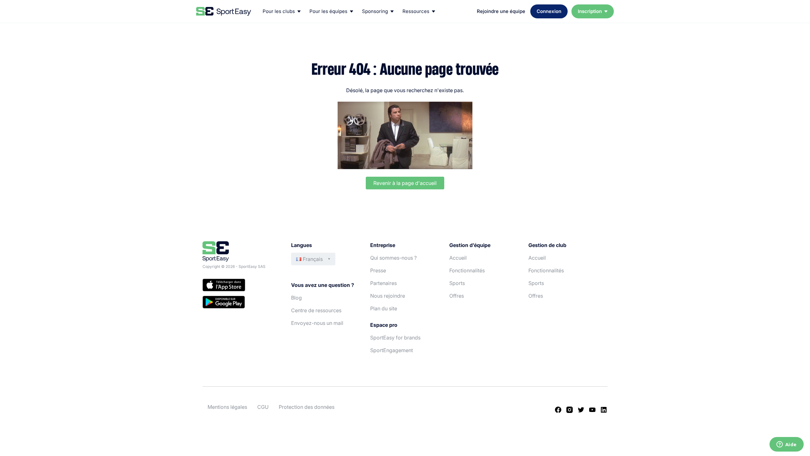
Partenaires (383, 283)
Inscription (590, 11)
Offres (456, 296)
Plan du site (383, 308)
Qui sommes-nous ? (393, 258)
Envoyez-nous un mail (317, 323)
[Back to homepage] (223, 11)
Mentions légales (227, 407)
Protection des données (306, 407)
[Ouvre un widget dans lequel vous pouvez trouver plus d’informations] (786, 445)
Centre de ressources (316, 310)
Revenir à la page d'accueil (405, 183)
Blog (296, 297)
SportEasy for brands (395, 337)
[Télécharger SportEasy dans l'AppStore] (240, 286)
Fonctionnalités (467, 270)
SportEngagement (391, 350)
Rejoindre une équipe (501, 11)
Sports (457, 283)
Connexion (549, 11)
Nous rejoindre (387, 296)
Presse (378, 270)
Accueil (458, 258)
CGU (263, 407)
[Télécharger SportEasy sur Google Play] (240, 303)
